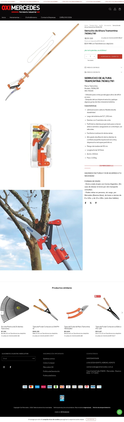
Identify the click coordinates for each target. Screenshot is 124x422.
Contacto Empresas (48, 17)
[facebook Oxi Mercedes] (10, 367)
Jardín (101, 25)
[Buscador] (110, 9)
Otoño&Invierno (31, 17)
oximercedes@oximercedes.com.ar (99, 367)
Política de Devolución (51, 371)
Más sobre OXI (48, 367)
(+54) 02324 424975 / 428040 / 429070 (100, 363)
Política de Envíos (49, 375)
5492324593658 (92, 358)
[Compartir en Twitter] (91, 203)
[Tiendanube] (62, 412)
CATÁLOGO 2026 (65, 17)
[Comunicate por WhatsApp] (119, 412)
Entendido (90, 419)
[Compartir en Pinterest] (96, 203)
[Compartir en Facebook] (86, 203)
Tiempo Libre (93, 25)
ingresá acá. (87, 407)
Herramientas (15, 17)
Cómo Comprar (48, 363)
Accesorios (107, 25)
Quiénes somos (49, 359)
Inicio (4, 17)
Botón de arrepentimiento (101, 407)
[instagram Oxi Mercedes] (4, 367)
